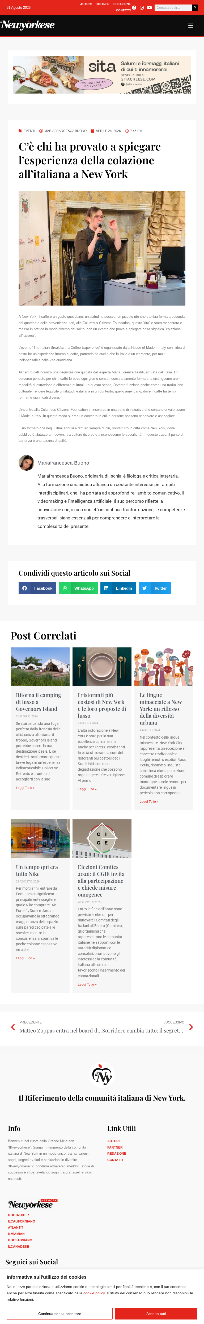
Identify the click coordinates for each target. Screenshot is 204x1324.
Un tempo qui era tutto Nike (37, 870)
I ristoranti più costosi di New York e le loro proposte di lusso (102, 705)
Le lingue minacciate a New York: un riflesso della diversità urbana (161, 708)
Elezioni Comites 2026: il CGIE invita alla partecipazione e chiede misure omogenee (101, 880)
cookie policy (94, 1293)
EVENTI (29, 131)
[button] (37, 588)
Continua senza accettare (59, 1314)
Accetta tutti (156, 1314)
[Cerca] (195, 8)
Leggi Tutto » (25, 788)
